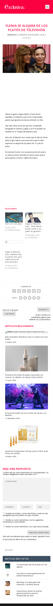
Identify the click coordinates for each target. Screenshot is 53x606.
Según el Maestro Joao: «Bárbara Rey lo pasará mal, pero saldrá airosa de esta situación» (13, 257)
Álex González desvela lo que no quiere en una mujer (26, 338)
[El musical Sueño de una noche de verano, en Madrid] (26, 396)
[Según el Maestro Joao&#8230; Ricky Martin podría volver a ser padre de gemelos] (34, 217)
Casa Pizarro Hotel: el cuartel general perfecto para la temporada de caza (29, 593)
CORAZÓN (22, 35)
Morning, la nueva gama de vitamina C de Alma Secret (28, 583)
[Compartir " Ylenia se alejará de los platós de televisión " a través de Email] (38, 290)
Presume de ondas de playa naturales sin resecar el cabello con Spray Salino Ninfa (24, 376)
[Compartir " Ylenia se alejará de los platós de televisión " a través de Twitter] (19, 290)
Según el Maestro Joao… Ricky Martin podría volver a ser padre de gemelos (33, 227)
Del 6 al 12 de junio (13, 224)
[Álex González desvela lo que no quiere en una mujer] (26, 332)
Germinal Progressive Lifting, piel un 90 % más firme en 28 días (26, 452)
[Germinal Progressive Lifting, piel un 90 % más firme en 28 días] (26, 434)
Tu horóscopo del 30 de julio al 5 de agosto (32, 565)
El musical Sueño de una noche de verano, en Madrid (25, 414)
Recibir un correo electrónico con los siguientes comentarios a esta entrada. (23, 521)
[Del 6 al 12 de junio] (14, 217)
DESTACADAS (33, 35)
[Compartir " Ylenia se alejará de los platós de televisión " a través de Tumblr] (24, 290)
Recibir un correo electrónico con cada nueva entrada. (27, 526)
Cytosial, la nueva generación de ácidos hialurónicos (30, 574)
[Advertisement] (26, 95)
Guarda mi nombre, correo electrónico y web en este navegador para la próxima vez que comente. (25, 514)
